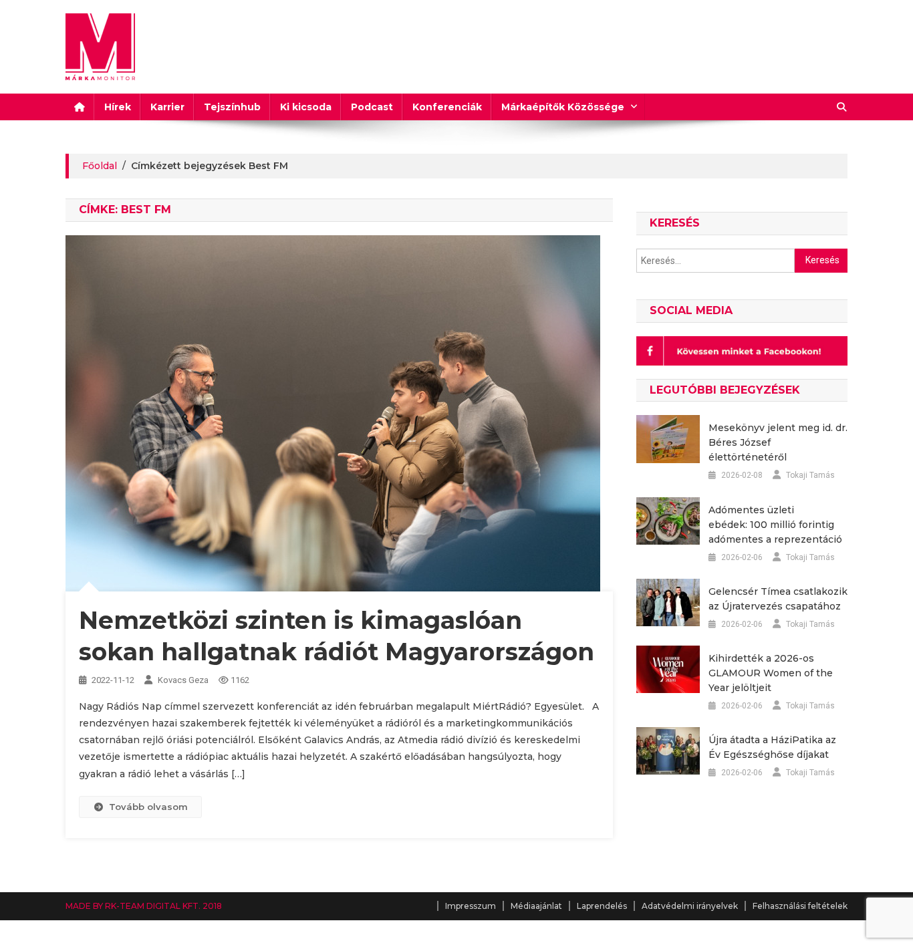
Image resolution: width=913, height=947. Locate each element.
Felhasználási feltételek (800, 906)
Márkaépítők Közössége (562, 107)
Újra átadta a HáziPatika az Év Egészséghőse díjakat (772, 747)
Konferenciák (447, 107)
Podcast (372, 107)
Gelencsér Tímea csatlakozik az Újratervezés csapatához (777, 598)
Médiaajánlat (536, 906)
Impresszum (470, 906)
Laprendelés (602, 906)
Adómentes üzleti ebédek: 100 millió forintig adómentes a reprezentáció (775, 524)
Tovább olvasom (148, 806)
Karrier (167, 107)
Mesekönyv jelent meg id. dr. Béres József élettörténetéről (777, 442)
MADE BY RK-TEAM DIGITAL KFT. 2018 (144, 906)
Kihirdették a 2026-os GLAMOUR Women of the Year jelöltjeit (770, 673)
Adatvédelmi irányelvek (690, 906)
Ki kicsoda (306, 107)
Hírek (117, 107)
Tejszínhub (232, 107)
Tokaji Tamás (810, 475)
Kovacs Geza (183, 680)
